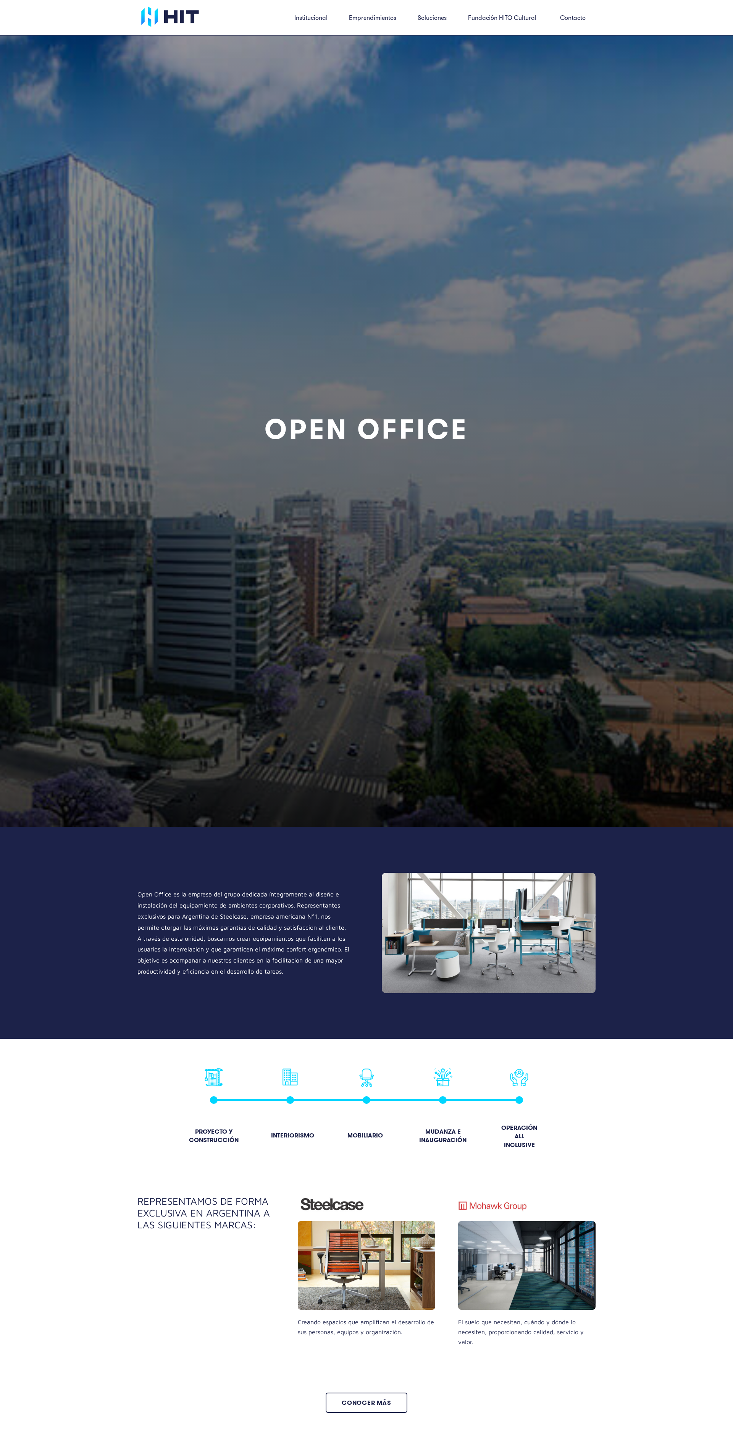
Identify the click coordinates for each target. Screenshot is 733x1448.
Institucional (311, 17)
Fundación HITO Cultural (502, 17)
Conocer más (366, 1403)
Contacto (573, 17)
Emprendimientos (372, 17)
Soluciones (432, 17)
